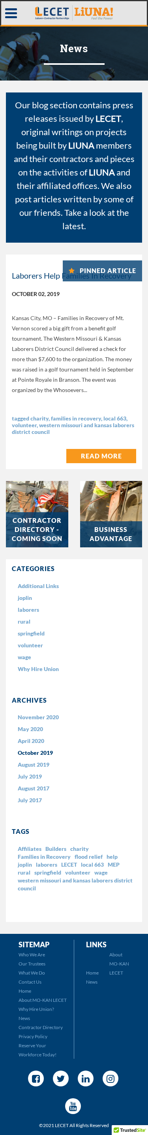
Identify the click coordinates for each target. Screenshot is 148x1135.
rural (24, 621)
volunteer (24, 425)
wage (24, 657)
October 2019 (35, 752)
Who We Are (32, 955)
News (24, 1018)
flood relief (89, 856)
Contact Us (30, 982)
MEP (114, 864)
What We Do (32, 973)
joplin (25, 597)
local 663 (114, 418)
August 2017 (33, 788)
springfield (31, 633)
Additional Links (38, 586)
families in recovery (76, 418)
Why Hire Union (38, 669)
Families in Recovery (44, 856)
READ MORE (101, 456)
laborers (28, 609)
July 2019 (30, 776)
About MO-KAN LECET (43, 1000)
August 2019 (33, 764)
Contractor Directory (41, 1027)
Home (25, 991)
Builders (55, 848)
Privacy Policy (33, 1036)
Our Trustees (32, 964)
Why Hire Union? (36, 1009)
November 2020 (38, 717)
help (112, 856)
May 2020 (30, 729)
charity (39, 418)
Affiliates (29, 848)
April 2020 (31, 740)
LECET (69, 864)
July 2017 (30, 800)
